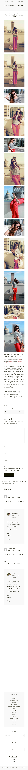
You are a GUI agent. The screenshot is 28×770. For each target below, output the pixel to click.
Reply (5, 507)
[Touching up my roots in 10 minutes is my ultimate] (14, 680)
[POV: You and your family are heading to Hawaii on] (14, 656)
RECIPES (14, 716)
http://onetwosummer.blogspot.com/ (13, 563)
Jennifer (14, 513)
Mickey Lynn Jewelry (13, 495)
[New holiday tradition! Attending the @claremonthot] (14, 618)
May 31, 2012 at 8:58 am (14, 550)
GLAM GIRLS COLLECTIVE (14, 706)
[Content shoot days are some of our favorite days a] (14, 631)
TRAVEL (14, 720)
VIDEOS (14, 722)
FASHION (17, 13)
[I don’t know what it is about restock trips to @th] (14, 643)
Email (5, 453)
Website (6, 460)
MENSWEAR (14, 712)
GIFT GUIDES (14, 704)
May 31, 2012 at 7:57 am (14, 497)
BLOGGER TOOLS (14, 700)
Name (5, 446)
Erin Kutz (10, 548)
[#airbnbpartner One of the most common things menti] (14, 668)
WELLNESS (14, 724)
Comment (6, 427)
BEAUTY (14, 698)
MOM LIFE (14, 714)
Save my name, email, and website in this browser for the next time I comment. (13, 469)
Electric (11, 361)
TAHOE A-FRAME (14, 718)
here (20, 359)
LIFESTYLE (14, 710)
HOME (14, 708)
